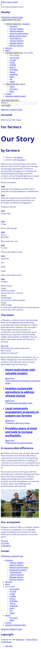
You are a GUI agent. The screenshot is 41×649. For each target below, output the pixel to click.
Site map (8, 646)
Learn (7, 50)
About (12, 84)
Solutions (13, 24)
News (12, 91)
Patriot (12, 72)
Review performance (18, 36)
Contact (8, 94)
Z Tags (12, 62)
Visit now (4, 346)
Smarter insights (16, 29)
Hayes (12, 81)
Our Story (14, 89)
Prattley (13, 65)
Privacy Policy (31, 639)
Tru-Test (13, 60)
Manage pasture (16, 43)
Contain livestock (17, 41)
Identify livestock (17, 31)
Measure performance (19, 33)
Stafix (12, 77)
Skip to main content (9, 2)
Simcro (12, 67)
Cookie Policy (6, 642)
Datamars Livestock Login (11, 109)
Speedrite (14, 74)
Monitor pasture (16, 45)
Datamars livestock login (15, 96)
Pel (11, 79)
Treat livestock (16, 38)
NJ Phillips (14, 69)
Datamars (20, 639)
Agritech (8, 48)
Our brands (14, 53)
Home (19, 157)
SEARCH (4, 103)
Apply (6, 105)
